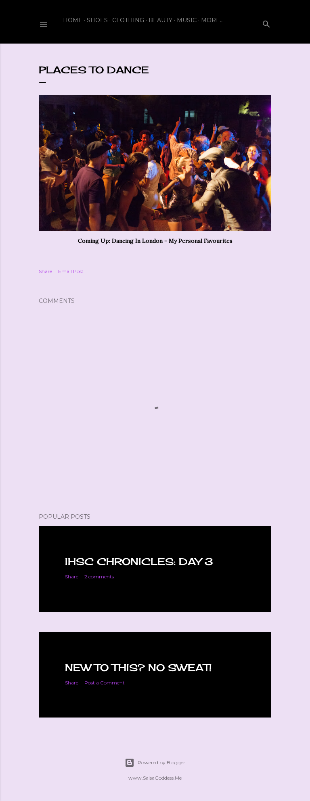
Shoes (97, 20)
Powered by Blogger (161, 762)
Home (72, 20)
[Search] (266, 22)
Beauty (160, 20)
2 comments (99, 577)
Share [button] (45, 271)
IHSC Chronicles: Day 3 (139, 561)
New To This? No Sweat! (138, 667)
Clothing (128, 20)
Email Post (71, 271)
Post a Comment (104, 683)
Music (187, 20)
